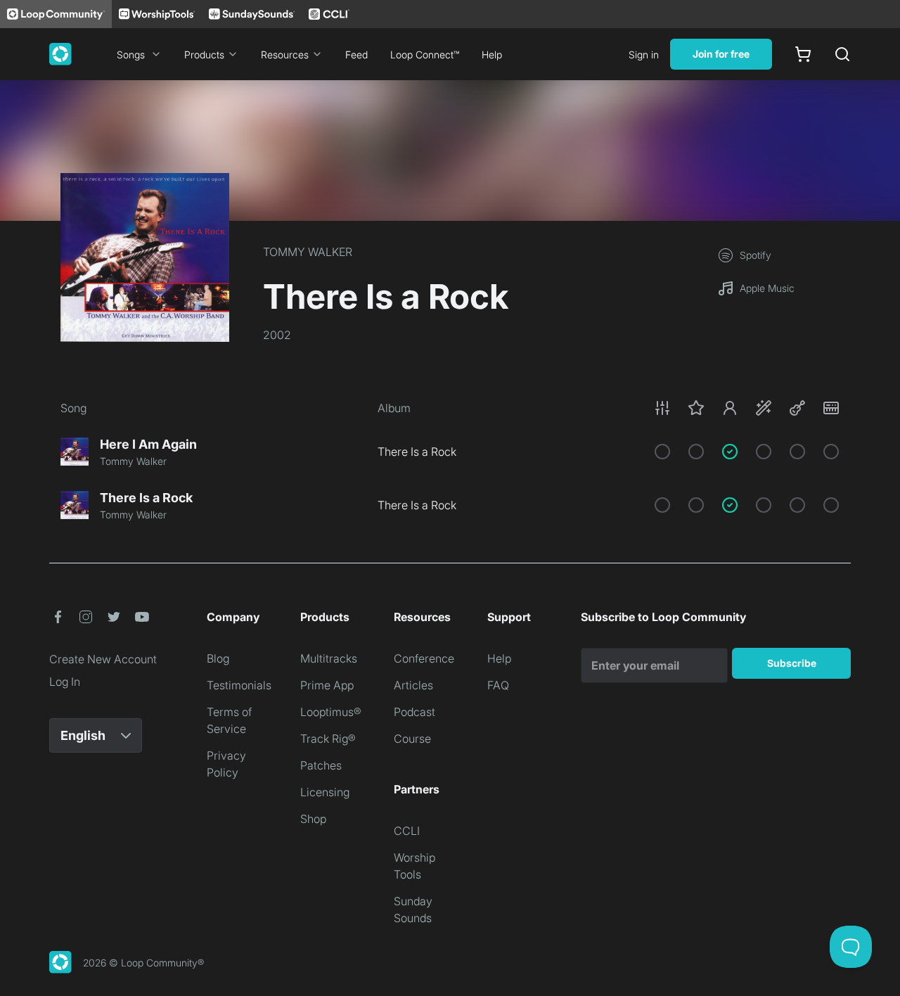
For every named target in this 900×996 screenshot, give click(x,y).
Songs (131, 54)
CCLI (407, 831)
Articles (413, 685)
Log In (64, 682)
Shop (313, 819)
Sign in (644, 54)
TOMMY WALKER (307, 252)
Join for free (721, 54)
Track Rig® (328, 739)
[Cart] (803, 54)
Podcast (414, 712)
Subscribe (791, 663)
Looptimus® (330, 712)
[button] (747, 408)
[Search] (842, 54)
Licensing (324, 792)
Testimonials (239, 685)
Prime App (327, 685)
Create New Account (103, 659)
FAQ (498, 685)
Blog (218, 658)
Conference (424, 658)
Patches (321, 765)
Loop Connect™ (424, 54)
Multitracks (328, 658)
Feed (356, 54)
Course (412, 739)
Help (492, 54)
